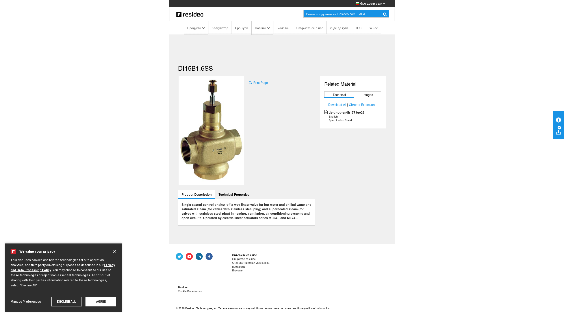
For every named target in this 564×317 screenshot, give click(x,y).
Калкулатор (220, 28)
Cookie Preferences (190, 291)
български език (370, 3)
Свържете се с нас (309, 28)
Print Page (260, 82)
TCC (358, 28)
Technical (339, 94)
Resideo (183, 287)
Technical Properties (234, 194)
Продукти (194, 28)
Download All (337, 104)
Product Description (197, 194)
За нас (373, 28)
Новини (260, 28)
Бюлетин (283, 28)
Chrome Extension (362, 104)
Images (368, 94)
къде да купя (339, 28)
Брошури (241, 28)
